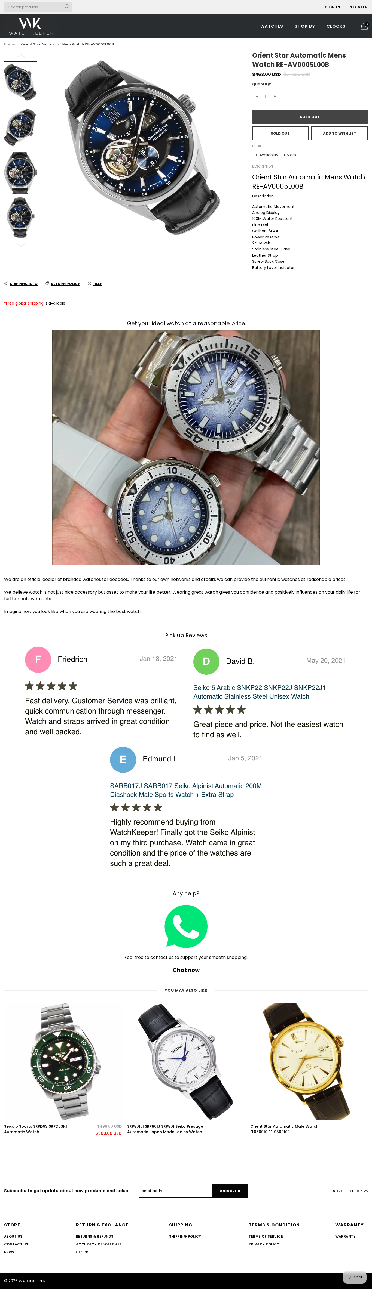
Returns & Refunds (95, 1236)
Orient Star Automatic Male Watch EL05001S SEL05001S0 (284, 1129)
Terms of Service (266, 1236)
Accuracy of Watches (99, 1244)
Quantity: (261, 84)
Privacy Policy (264, 1244)
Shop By (305, 26)
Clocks (336, 26)
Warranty (345, 1236)
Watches (271, 26)
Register (358, 7)
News (9, 1252)
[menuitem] (272, 26)
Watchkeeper (32, 1281)
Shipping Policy (185, 1236)
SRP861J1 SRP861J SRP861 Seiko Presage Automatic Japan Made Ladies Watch (165, 1129)
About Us (13, 1236)
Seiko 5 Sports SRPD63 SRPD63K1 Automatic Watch (35, 1129)
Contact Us (16, 1244)
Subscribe (229, 1191)
